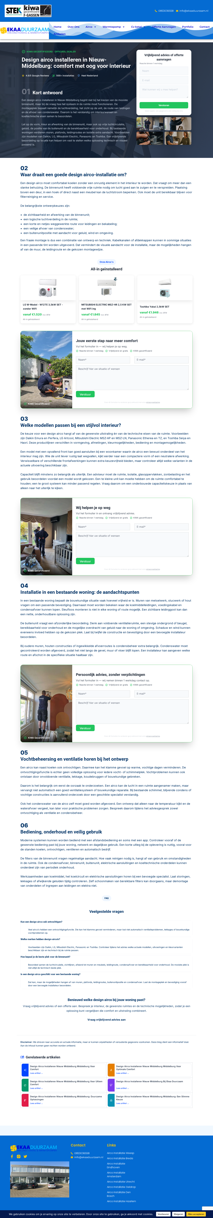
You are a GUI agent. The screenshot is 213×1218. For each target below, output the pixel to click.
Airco (89, 26)
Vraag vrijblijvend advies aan (106, 1019)
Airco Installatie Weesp (120, 1153)
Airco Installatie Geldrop (121, 1187)
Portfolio (187, 26)
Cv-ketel (136, 26)
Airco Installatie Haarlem (121, 1201)
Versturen (164, 105)
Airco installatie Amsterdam (116, 1174)
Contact (205, 26)
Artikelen (60, 34)
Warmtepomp (112, 26)
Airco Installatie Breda (120, 1158)
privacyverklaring (153, 402)
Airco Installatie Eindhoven (116, 1165)
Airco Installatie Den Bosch (119, 1194)
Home (57, 26)
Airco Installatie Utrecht (121, 1181)
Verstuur (85, 394)
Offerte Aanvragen (164, 26)
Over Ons (73, 26)
